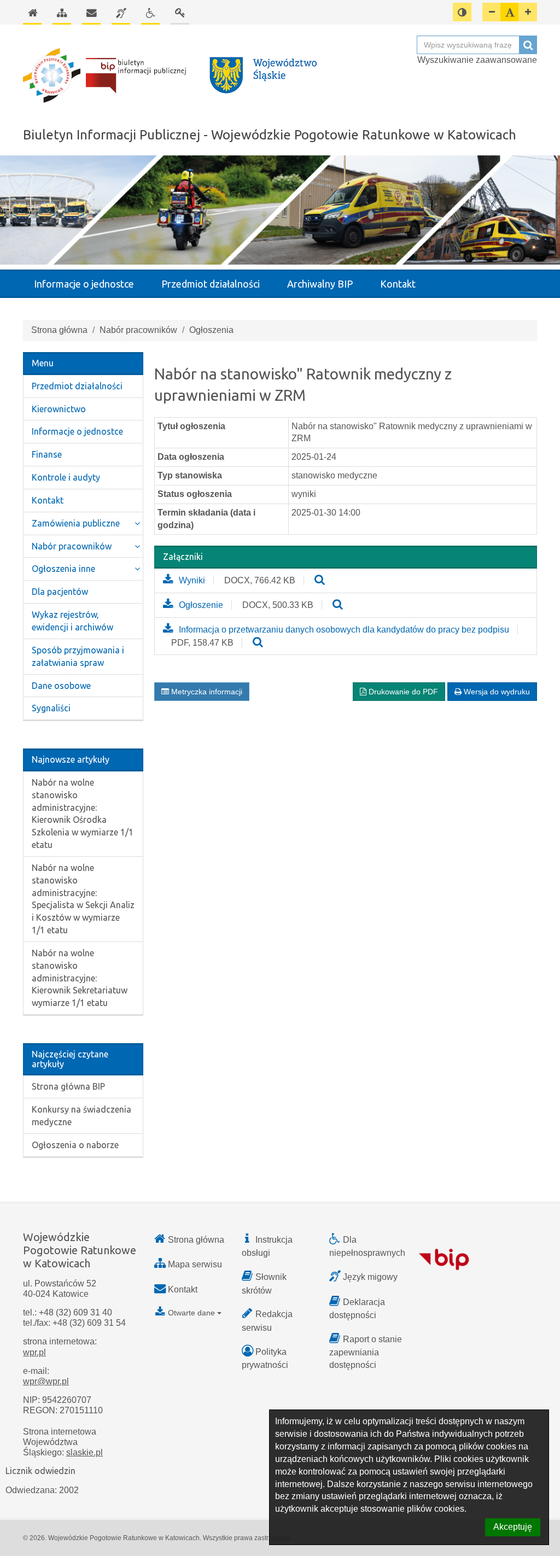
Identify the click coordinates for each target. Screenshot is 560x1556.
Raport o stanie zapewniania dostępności (365, 1352)
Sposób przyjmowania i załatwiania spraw (78, 656)
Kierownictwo (59, 409)
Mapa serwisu (195, 1264)
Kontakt (398, 283)
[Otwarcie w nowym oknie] (319, 580)
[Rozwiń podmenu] (137, 523)
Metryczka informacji (205, 691)
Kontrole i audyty (66, 477)
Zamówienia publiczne (76, 523)
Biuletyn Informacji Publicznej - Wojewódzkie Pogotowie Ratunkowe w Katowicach (269, 134)
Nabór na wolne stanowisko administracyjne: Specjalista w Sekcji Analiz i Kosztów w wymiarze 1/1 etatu (83, 899)
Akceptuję (512, 1526)
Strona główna (59, 330)
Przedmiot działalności (210, 283)
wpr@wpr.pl (46, 1381)
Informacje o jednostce (84, 283)
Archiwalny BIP (320, 283)
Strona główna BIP (68, 1086)
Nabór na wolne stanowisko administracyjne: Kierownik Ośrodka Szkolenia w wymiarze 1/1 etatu (82, 813)
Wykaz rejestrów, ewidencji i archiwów (72, 621)
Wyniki (192, 580)
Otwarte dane (191, 1312)
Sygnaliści (51, 708)
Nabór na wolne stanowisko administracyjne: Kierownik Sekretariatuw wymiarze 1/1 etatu (79, 978)
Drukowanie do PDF (402, 691)
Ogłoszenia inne (63, 569)
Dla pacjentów (60, 591)
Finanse (47, 454)
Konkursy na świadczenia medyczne (81, 1115)
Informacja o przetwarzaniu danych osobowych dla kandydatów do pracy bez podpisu (344, 629)
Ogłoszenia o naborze (75, 1145)
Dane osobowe (61, 686)
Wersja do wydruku (496, 691)
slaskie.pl (84, 1452)
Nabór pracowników (138, 330)
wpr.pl (34, 1352)
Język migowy (370, 1277)
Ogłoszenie (201, 605)
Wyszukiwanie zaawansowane (477, 60)
